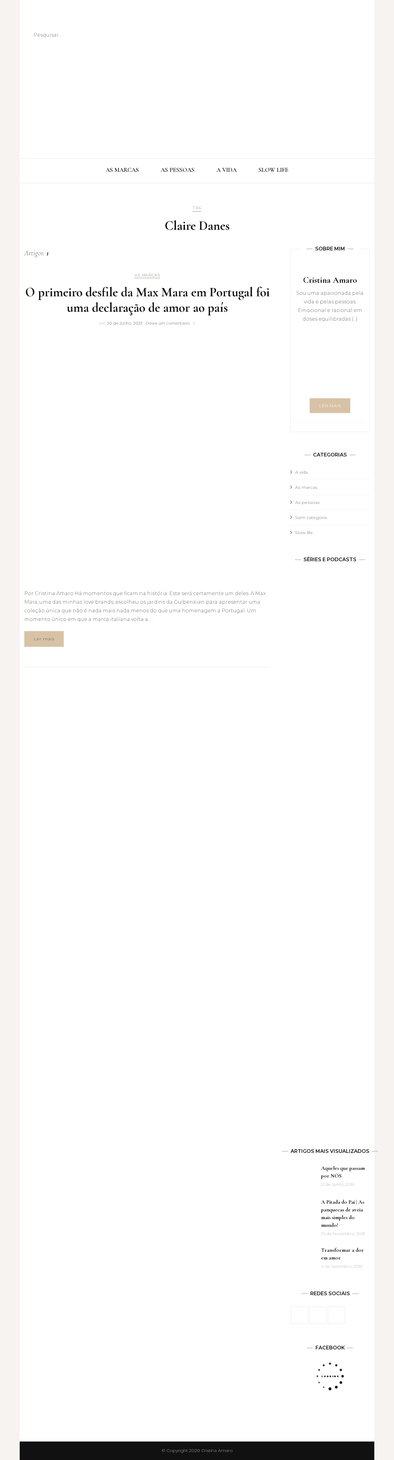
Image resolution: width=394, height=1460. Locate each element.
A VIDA (226, 170)
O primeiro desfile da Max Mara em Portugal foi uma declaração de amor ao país (147, 299)
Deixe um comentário (168, 323)
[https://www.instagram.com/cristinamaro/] (318, 1315)
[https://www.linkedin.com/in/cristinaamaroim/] (336, 1315)
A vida (301, 472)
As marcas (147, 275)
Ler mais (44, 639)
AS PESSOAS (178, 170)
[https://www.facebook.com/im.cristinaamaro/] (299, 1315)
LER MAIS (330, 405)
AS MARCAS (122, 170)
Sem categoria (311, 517)
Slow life (304, 532)
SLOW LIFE (273, 170)
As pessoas (307, 502)
